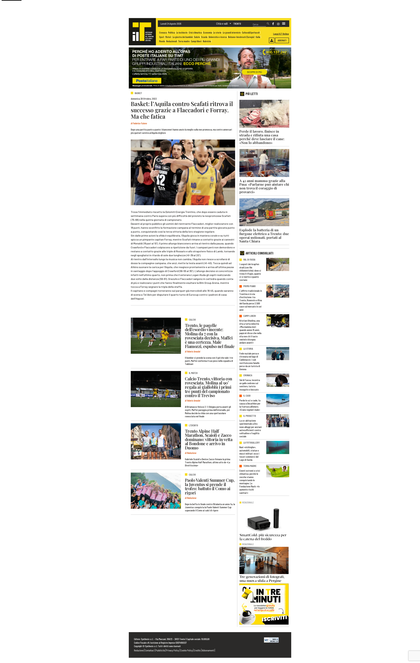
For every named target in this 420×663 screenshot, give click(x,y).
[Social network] (273, 23)
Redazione (139, 650)
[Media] (284, 23)
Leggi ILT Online (281, 33)
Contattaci (149, 650)
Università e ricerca (218, 37)
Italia (258, 37)
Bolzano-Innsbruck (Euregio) (241, 37)
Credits (197, 650)
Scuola (204, 37)
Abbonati (282, 40)
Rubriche (207, 41)
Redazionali (171, 41)
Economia (207, 32)
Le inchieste (182, 32)
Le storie (217, 32)
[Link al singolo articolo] (156, 336)
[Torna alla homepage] (142, 31)
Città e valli (222, 23)
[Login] (271, 40)
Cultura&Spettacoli (251, 32)
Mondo (162, 41)
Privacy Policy (172, 650)
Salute (197, 37)
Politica (171, 32)
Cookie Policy (186, 650)
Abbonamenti (208, 650)
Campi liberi (196, 41)
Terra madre (184, 41)
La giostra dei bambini (182, 37)
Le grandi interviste (232, 32)
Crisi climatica (195, 32)
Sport (161, 37)
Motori (168, 37)
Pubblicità (160, 650)
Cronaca (163, 32)
